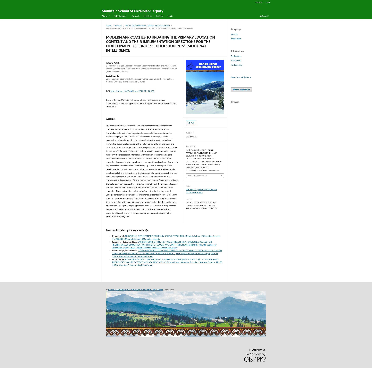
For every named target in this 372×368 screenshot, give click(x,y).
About (105, 16)
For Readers (236, 56)
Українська (236, 38)
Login (170, 16)
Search (265, 16)
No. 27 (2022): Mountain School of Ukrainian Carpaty (147, 25)
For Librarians (237, 65)
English (234, 34)
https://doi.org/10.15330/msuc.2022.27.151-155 (132, 91)
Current (135, 16)
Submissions (120, 16)
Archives (148, 16)
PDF (192, 123)
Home (108, 25)
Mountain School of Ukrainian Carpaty (132, 11)
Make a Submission (241, 89)
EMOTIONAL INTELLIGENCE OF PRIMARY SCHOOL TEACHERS (154, 236)
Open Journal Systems (241, 77)
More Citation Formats (197, 175)
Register (159, 16)
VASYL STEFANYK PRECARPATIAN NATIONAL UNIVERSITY (135, 289)
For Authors (236, 60)
